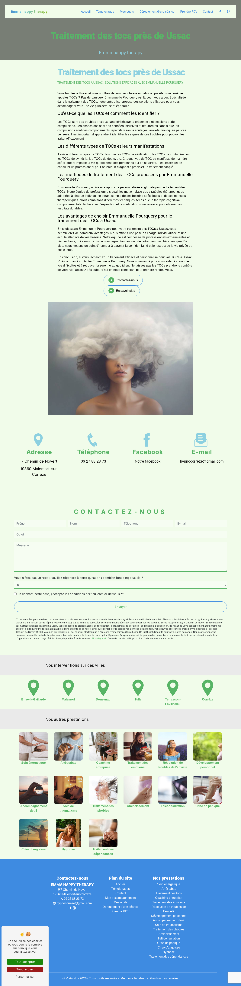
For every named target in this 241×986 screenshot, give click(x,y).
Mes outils (127, 11)
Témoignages (105, 11)
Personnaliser (25, 976)
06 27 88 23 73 (93, 461)
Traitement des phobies (168, 929)
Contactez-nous (127, 280)
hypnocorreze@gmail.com (202, 461)
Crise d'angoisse (169, 947)
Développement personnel (168, 915)
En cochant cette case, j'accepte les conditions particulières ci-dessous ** (71, 594)
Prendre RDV (188, 11)
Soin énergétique (168, 884)
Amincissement (169, 934)
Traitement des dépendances (168, 956)
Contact (208, 11)
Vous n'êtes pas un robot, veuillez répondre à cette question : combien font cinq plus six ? (78, 578)
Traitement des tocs (169, 893)
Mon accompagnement (120, 897)
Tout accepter (25, 962)
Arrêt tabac (169, 888)
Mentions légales (132, 978)
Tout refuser (25, 969)
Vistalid (71, 978)
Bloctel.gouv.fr (99, 638)
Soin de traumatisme (168, 924)
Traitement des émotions (168, 902)
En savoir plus (125, 290)
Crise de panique (168, 943)
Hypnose (169, 952)
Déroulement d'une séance (157, 11)
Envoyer (121, 607)
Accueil (86, 11)
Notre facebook (147, 461)
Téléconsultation (169, 938)
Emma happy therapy (29, 11)
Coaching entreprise (168, 897)
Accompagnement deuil (169, 920)
